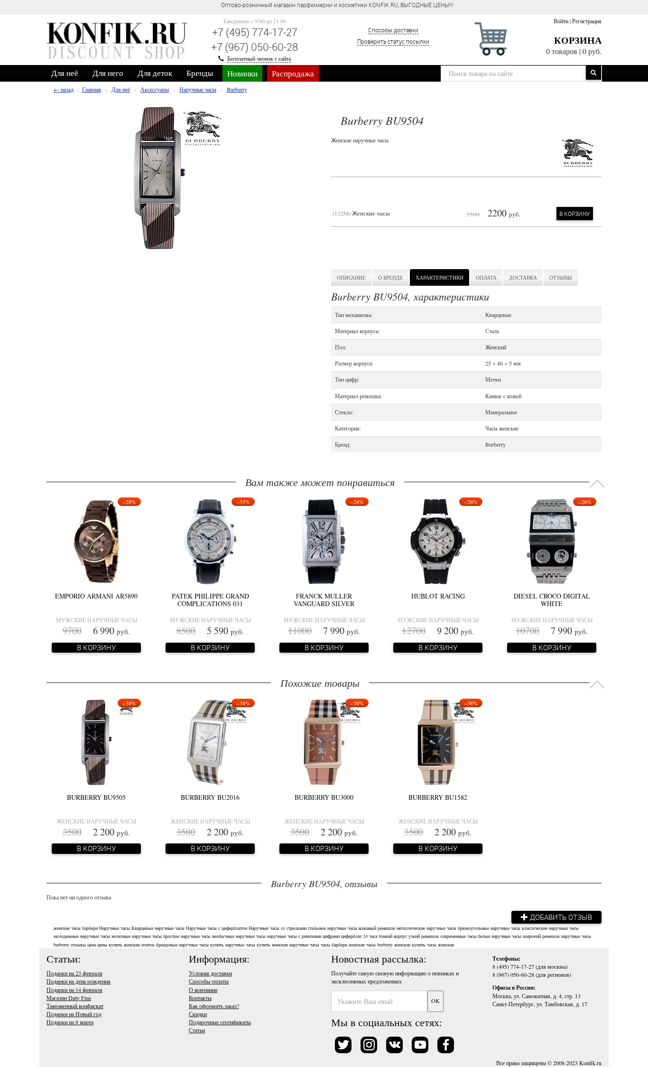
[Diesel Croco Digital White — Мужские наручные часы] (551, 540)
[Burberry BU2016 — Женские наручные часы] (210, 741)
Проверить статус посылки (393, 41)
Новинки (242, 73)
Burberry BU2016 (210, 797)
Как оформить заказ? (214, 1006)
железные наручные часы (136, 936)
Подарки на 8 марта (69, 1022)
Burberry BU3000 (324, 797)
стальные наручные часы (332, 928)
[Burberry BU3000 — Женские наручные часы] (324, 741)
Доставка (523, 277)
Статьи (197, 1030)
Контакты (200, 997)
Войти (561, 21)
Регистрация (587, 21)
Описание (351, 277)
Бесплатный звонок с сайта (259, 58)
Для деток (155, 72)
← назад (64, 89)
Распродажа (293, 73)
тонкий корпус (393, 936)
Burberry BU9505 (96, 797)
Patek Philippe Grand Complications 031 (210, 599)
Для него (108, 72)
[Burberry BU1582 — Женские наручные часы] (438, 741)
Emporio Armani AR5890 (96, 595)
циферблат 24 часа (359, 936)
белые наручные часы (499, 936)
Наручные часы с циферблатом (216, 928)
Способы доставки (393, 30)
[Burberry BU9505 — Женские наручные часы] (96, 741)
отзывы (78, 944)
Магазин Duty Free (68, 997)
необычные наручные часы (239, 936)
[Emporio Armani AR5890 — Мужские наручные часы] (96, 540)
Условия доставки (210, 973)
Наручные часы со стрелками (277, 928)
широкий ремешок (541, 936)
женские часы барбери (76, 928)
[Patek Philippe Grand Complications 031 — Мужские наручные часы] (210, 540)
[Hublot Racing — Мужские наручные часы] (438, 540)
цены (102, 944)
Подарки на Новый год (74, 1014)
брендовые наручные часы (182, 944)
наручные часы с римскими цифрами (303, 936)
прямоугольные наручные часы (489, 928)
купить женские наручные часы (288, 944)
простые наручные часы (187, 936)
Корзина (578, 40)
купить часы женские (433, 944)
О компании (203, 989)
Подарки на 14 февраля (74, 989)
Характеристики (439, 277)
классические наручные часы (550, 928)
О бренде (390, 277)
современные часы (458, 936)
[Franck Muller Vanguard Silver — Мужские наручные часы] (324, 540)
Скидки (198, 1014)
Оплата (486, 277)
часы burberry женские (388, 944)
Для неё (64, 72)
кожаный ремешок (377, 928)
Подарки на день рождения (78, 981)
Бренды (199, 72)
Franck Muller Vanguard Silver (324, 599)
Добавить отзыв (560, 917)
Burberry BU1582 (437, 797)
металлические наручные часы (426, 928)
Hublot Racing (438, 595)
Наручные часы (114, 928)
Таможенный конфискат (74, 1006)
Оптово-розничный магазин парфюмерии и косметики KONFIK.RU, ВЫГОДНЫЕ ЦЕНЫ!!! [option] (337, 5)
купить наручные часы (232, 944)
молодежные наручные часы (82, 936)
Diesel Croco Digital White (552, 599)
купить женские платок (132, 944)
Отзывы (560, 277)
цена (91, 944)
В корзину (574, 213)
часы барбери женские (343, 944)
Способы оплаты (209, 981)
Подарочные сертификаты (220, 1022)
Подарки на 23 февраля (74, 973)
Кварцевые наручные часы (158, 928)
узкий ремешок (423, 936)
